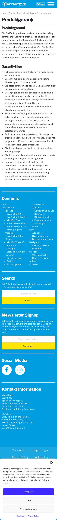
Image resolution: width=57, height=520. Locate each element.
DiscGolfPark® (14, 213)
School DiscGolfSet (16, 226)
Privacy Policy (33, 516)
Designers (34, 242)
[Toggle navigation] (51, 4)
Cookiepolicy (21, 516)
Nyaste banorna (40, 236)
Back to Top (18, 450)
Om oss (36, 226)
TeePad (10, 261)
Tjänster (36, 207)
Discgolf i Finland (40, 258)
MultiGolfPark (13, 220)
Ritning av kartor (42, 217)
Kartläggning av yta (44, 210)
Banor (32, 229)
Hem (4, 13)
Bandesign (39, 213)
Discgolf (33, 251)
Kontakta (33, 264)
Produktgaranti (14, 264)
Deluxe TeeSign (14, 258)
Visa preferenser (28, 509)
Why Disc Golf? (40, 254)
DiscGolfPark (15, 13)
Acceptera (28, 491)
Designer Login (39, 450)
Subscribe (28, 346)
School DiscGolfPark (17, 223)
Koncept (8, 210)
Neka (28, 500)
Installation (39, 204)
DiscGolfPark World (16, 217)
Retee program (14, 229)
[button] (52, 462)
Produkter (29, 13)
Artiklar (32, 261)
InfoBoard (11, 245)
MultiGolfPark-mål (16, 242)
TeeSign (11, 248)
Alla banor (37, 232)
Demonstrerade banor (43, 239)
